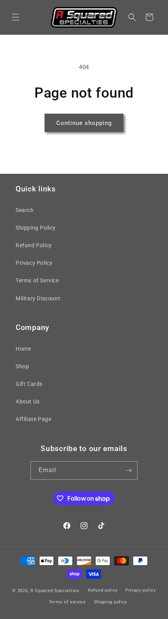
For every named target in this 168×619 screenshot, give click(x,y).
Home (23, 349)
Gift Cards (29, 384)
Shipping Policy (36, 228)
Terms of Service (37, 280)
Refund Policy (34, 245)
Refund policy (103, 590)
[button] (15, 17)
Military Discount (38, 298)
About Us (28, 401)
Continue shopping (84, 123)
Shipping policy (110, 602)
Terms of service (67, 602)
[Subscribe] (128, 470)
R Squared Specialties (54, 590)
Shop (22, 366)
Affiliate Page (33, 419)
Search (25, 210)
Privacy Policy (34, 263)
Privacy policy (140, 590)
